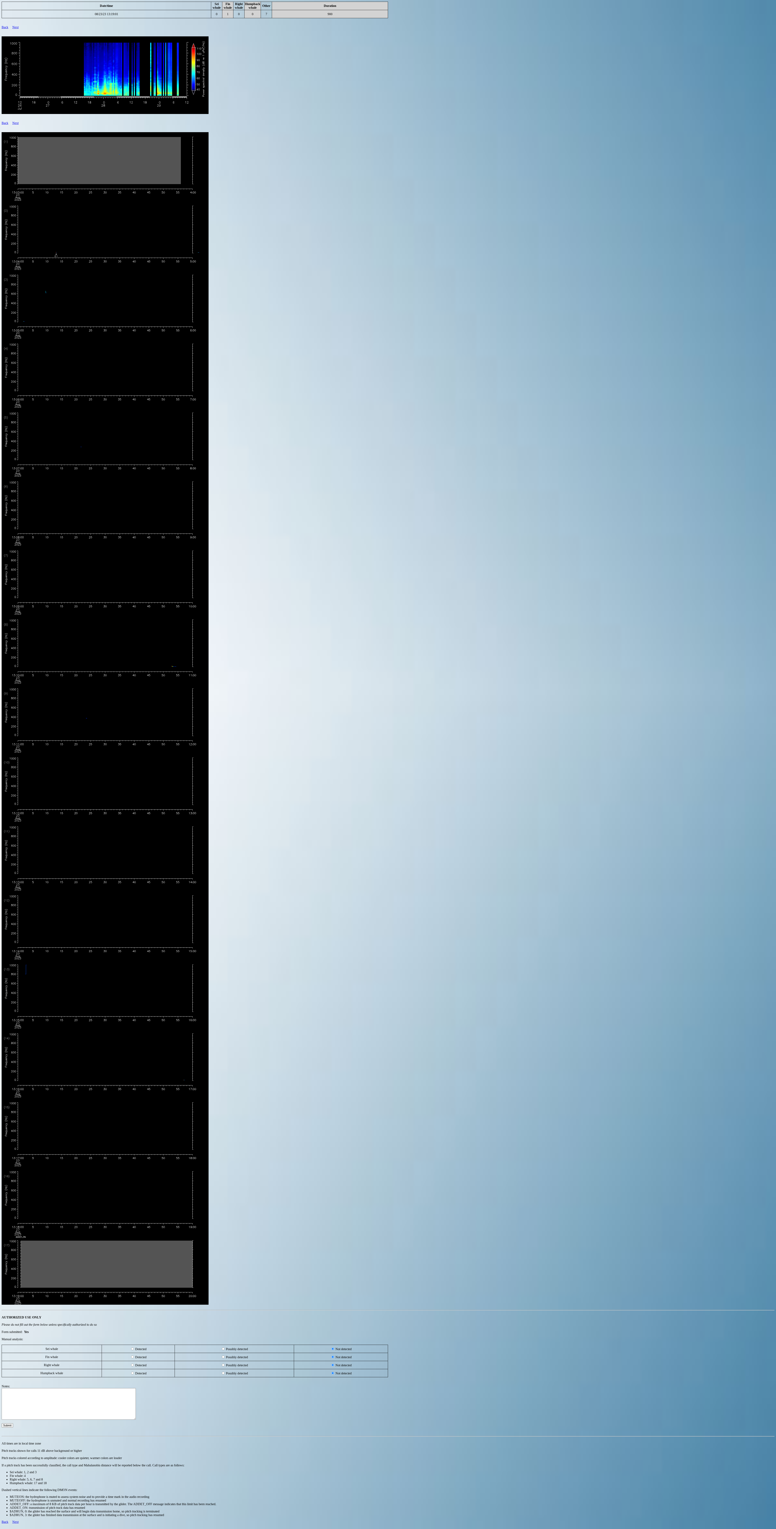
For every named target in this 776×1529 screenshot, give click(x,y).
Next (15, 27)
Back (5, 27)
